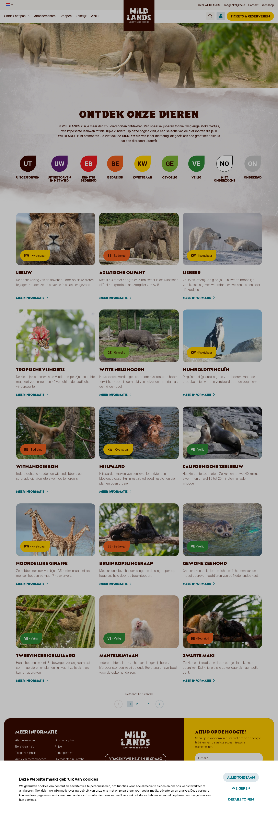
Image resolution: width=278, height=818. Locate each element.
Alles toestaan (241, 777)
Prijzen (59, 746)
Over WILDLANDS (209, 5)
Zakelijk (81, 16)
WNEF (95, 16)
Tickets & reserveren (250, 16)
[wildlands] (139, 15)
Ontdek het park (15, 16)
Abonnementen (45, 16)
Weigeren (241, 788)
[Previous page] (118, 704)
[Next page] (159, 704)
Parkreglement (64, 752)
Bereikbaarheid (24, 746)
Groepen (66, 16)
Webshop (268, 5)
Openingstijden (64, 740)
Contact (253, 5)
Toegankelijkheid (234, 5)
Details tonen (241, 799)
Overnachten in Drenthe (69, 759)
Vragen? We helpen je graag (135, 758)
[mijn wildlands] (221, 16)
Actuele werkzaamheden (30, 759)
